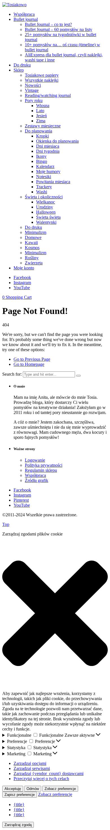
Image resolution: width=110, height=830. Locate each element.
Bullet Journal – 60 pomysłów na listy (58, 29)
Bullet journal (26, 19)
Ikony (41, 156)
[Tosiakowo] (14, 4)
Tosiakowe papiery (42, 75)
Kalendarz (45, 166)
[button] (55, 614)
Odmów (33, 789)
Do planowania (38, 131)
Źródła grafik (36, 480)
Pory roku (34, 100)
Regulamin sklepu (41, 470)
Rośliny (32, 257)
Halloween (46, 212)
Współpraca (24, 14)
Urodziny (44, 207)
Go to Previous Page (32, 359)
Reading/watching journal (48, 95)
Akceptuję (13, 789)
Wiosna (42, 105)
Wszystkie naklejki (41, 80)
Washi (41, 191)
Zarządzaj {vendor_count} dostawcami (48, 773)
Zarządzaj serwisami (32, 768)
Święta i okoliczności (44, 196)
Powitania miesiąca (53, 181)
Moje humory (48, 171)
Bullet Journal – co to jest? (48, 24)
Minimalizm (35, 232)
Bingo (41, 161)
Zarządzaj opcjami (30, 763)
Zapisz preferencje (20, 795)
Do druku (22, 65)
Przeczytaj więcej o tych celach (41, 778)
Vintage (32, 90)
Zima (40, 120)
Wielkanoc (45, 202)
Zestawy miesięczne (43, 125)
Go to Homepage (29, 364)
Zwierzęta (34, 262)
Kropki (42, 136)
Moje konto (24, 267)
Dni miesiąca (47, 146)
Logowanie (35, 460)
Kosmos (32, 247)
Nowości (33, 85)
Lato (40, 110)
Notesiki (43, 176)
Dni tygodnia (48, 151)
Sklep (19, 70)
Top (5, 524)
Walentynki (46, 222)
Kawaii (31, 242)
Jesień (41, 115)
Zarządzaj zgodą (18, 825)
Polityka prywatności (43, 465)
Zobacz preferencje (60, 789)
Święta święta (48, 217)
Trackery (44, 186)
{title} (19, 804)
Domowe (33, 237)
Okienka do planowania (57, 141)
